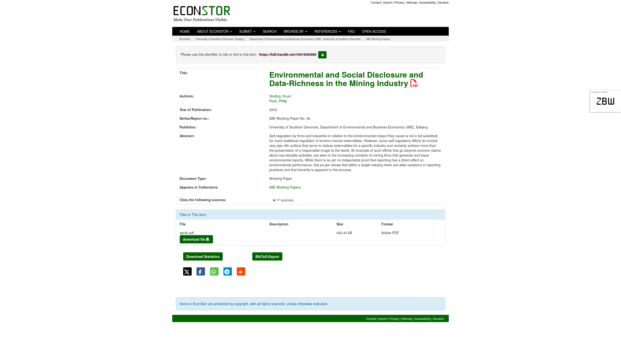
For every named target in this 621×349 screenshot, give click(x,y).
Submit (246, 31)
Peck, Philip (278, 100)
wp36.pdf (187, 232)
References (326, 31)
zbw (605, 101)
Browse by (294, 31)
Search (270, 31)
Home (185, 31)
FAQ (351, 31)
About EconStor (213, 31)
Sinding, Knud (280, 96)
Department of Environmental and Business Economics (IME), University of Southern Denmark (305, 39)
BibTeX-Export (267, 256)
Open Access (374, 31)
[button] (187, 271)
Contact (376, 2)
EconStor (185, 39)
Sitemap (411, 2)
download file (194, 239)
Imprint (387, 2)
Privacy (399, 2)
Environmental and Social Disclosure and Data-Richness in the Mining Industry (346, 78)
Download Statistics (203, 256)
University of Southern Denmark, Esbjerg (220, 39)
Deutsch (443, 2)
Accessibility (427, 2)
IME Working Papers (378, 39)
